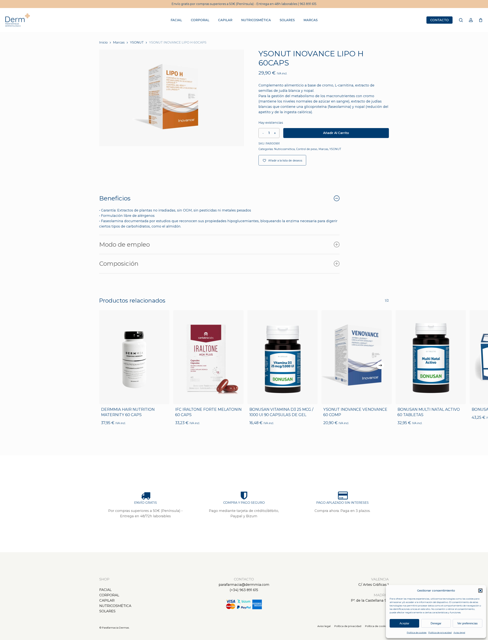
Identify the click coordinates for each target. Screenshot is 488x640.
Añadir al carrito (336, 133)
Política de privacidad (440, 632)
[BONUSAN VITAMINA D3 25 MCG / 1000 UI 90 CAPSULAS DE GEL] (282, 357)
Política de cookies (416, 632)
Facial (105, 590)
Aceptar (404, 623)
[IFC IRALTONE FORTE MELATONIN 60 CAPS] (208, 357)
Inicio (103, 42)
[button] (480, 590)
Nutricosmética (284, 149)
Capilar (107, 600)
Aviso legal (459, 632)
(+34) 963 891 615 (244, 590)
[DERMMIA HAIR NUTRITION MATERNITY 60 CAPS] (134, 357)
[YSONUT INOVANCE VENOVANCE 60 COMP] (356, 357)
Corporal (109, 595)
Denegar (436, 623)
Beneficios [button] (114, 198)
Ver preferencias (467, 623)
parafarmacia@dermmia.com (244, 585)
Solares (107, 611)
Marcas (119, 42)
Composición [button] (118, 263)
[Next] (380, 365)
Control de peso (306, 149)
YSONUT (137, 42)
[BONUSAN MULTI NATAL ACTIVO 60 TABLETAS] (431, 357)
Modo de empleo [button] (124, 244)
